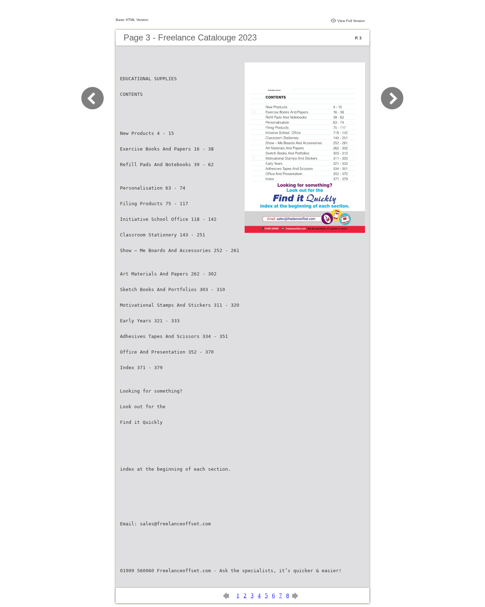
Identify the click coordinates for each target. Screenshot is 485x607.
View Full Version (351, 21)
